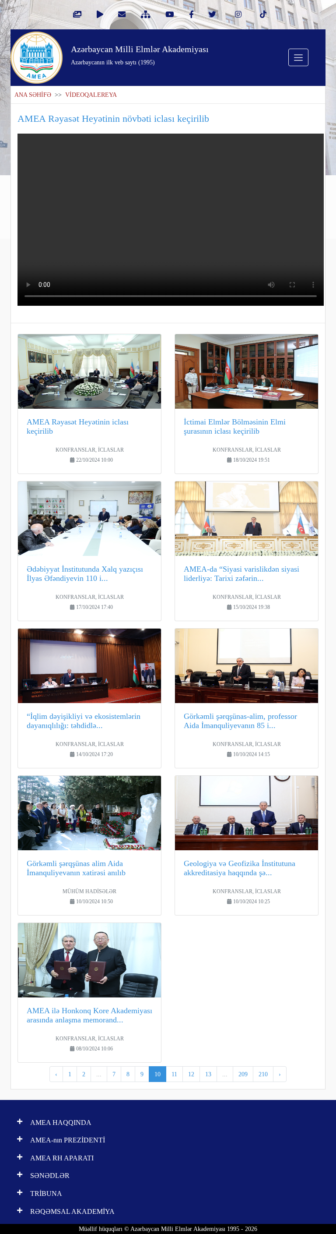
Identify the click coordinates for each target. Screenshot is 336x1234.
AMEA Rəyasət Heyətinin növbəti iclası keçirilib (113, 118)
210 (263, 1074)
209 (243, 1074)
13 (208, 1074)
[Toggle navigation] (298, 57)
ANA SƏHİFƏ (32, 95)
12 (191, 1074)
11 (174, 1074)
